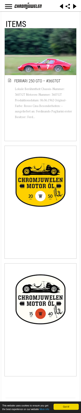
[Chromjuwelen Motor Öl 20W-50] (40, 181)
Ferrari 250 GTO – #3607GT (38, 80)
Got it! (66, 406)
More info (44, 409)
